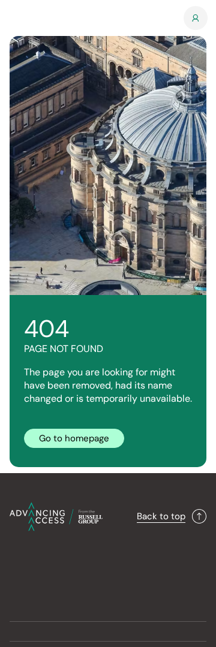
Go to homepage (74, 438)
